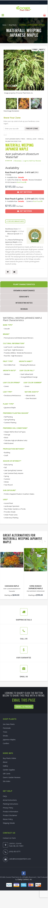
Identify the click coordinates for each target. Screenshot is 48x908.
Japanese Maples (9, 739)
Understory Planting (11, 518)
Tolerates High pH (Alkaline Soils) (15, 440)
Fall (5, 467)
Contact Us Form (9, 838)
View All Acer (31, 139)
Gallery (5, 766)
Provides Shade (9, 512)
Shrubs (5, 736)
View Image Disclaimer (11, 111)
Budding (7, 452)
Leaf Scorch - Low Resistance (14, 347)
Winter (6, 482)
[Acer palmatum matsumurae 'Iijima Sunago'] (35, 560)
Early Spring (8, 465)
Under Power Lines (11, 515)
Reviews (24, 309)
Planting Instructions (10, 804)
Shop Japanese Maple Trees (15, 139)
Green (6, 386)
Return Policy (8, 819)
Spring (6, 476)
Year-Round (8, 485)
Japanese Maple (10, 407)
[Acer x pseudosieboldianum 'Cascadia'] (12, 560)
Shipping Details (9, 823)
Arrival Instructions (10, 800)
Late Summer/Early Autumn (13, 473)
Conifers (6, 743)
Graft (6, 455)
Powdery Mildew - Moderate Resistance (18, 353)
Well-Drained (8, 443)
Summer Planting (10, 422)
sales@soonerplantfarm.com (20, 859)
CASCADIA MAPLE (12, 586)
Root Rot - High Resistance (13, 356)
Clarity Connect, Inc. (24, 879)
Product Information (10, 811)
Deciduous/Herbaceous (12, 395)
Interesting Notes (24, 303)
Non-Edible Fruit (9, 365)
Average (7, 435)
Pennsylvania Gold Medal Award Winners (18, 338)
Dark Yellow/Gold (27, 374)
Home (4, 25)
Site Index (6, 781)
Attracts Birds (30, 395)
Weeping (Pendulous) (27, 365)
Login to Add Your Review (32, 161)
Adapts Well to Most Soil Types (15, 432)
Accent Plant (8, 503)
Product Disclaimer (10, 815)
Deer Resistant (31, 398)
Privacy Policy (8, 808)
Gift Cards (6, 773)
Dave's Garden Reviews (11, 777)
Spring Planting (9, 420)
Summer (7, 479)
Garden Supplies (9, 770)
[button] (3, 15)
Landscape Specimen (11, 506)
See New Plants (9, 724)
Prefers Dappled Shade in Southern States (19, 494)
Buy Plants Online (9, 758)
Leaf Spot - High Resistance (13, 350)
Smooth (7, 329)
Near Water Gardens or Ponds (15, 509)
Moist (6, 437)
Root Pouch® (21, 182)
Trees (5, 732)
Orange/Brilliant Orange (29, 377)
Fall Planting (8, 417)
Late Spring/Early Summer (13, 470)
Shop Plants (13, 25)
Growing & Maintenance (24, 291)
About (5, 762)
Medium (7, 374)
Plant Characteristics (24, 284)
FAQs (5, 796)
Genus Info (24, 297)
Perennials (7, 728)
